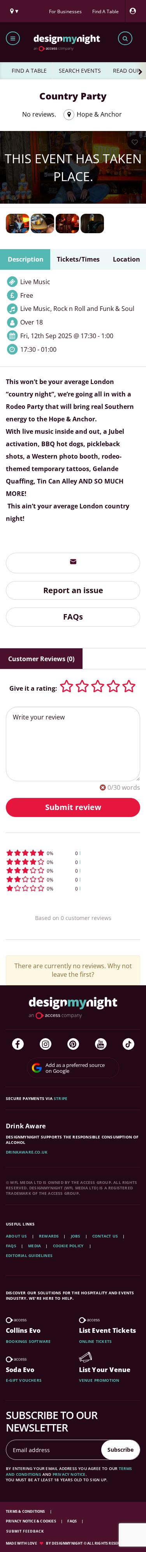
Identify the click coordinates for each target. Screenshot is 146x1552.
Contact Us (105, 1236)
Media (34, 1245)
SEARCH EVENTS (80, 70)
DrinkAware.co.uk (26, 1152)
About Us (16, 1236)
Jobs (76, 1236)
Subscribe (120, 1449)
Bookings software (28, 1341)
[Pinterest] (73, 1044)
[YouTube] (101, 1044)
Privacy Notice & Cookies (31, 1521)
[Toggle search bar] (125, 38)
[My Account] (134, 11)
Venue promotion (99, 1380)
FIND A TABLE (29, 70)
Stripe (60, 1098)
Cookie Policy (69, 1245)
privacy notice (69, 1474)
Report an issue (73, 590)
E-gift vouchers (24, 1380)
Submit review (73, 807)
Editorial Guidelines (29, 1255)
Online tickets (95, 1341)
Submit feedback (25, 1531)
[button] (73, 852)
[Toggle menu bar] (13, 38)
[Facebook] (18, 1044)
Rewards (49, 1236)
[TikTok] (128, 1044)
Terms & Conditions (26, 1511)
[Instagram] (45, 1044)
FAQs (73, 616)
